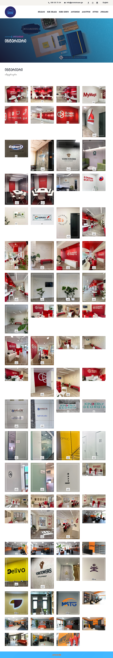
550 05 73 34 (56, 3)
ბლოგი (95, 12)
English (105, 3)
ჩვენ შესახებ (52, 12)
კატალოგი (86, 12)
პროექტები (75, 12)
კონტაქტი (104, 12)
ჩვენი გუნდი (64, 12)
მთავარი (41, 12)
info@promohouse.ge (75, 3)
